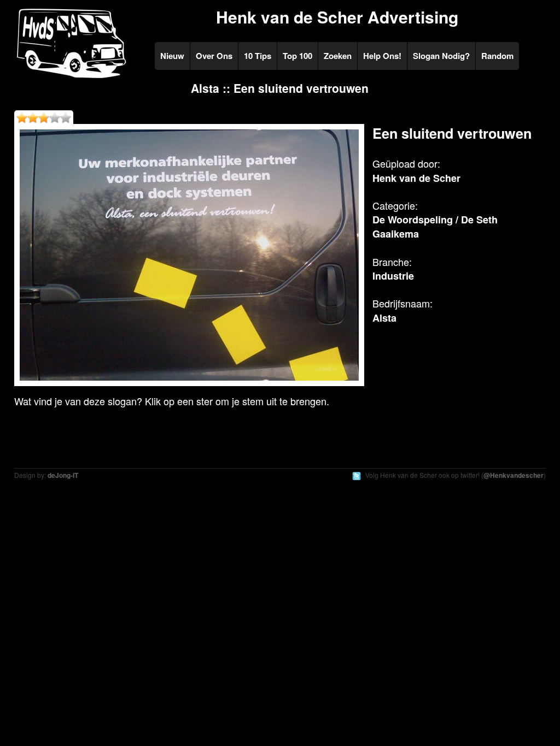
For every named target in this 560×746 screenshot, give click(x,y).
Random (497, 56)
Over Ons (214, 56)
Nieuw (172, 56)
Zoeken (338, 56)
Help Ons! (382, 56)
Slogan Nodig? (441, 56)
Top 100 (297, 56)
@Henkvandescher (513, 475)
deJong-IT (63, 475)
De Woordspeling (412, 219)
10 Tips (257, 56)
